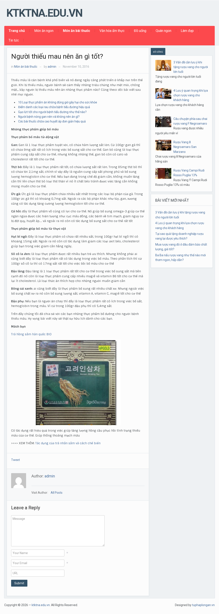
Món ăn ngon (43, 31)
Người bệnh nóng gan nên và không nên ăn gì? (49, 116)
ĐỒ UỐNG (158, 52)
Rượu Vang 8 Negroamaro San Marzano (185, 147)
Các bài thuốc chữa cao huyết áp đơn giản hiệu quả (52, 121)
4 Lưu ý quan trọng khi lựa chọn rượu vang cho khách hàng (190, 95)
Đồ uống (140, 31)
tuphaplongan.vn (203, 605)
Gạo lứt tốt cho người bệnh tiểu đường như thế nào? (52, 112)
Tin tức (14, 40)
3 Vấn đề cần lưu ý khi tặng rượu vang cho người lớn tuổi (190, 67)
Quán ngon (163, 31)
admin (52, 66)
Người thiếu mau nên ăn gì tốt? (57, 56)
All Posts (56, 492)
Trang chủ (17, 31)
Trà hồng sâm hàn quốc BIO (31, 334)
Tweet (15, 460)
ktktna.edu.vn (44, 13)
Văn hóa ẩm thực (111, 31)
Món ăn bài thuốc (76, 31)
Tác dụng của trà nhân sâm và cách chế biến (68, 443)
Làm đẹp (187, 31)
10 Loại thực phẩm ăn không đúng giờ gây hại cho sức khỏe (57, 102)
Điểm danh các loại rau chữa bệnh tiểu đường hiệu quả (54, 107)
